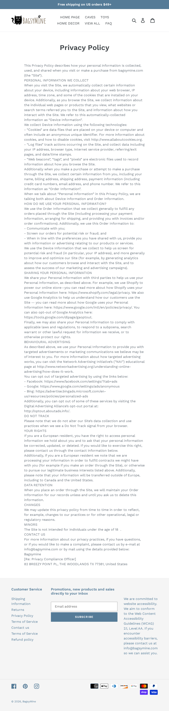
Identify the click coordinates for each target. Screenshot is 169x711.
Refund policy (22, 639)
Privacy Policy (22, 616)
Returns (17, 610)
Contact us (20, 628)
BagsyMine (29, 701)
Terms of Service (24, 622)
